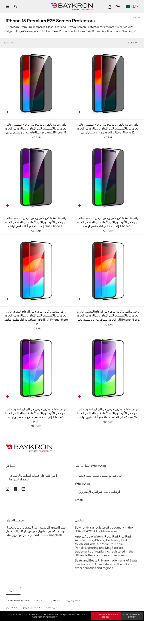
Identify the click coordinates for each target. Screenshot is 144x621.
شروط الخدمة (51, 607)
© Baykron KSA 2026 (18, 600)
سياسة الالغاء (39, 600)
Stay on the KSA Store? (131, 615)
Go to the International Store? (105, 615)
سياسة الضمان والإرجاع (32, 607)
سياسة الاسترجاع (12, 607)
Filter (6, 43)
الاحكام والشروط (73, 600)
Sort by (133, 43)
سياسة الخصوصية (55, 600)
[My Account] (110, 6)
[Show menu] (7, 6)
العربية (12, 591)
